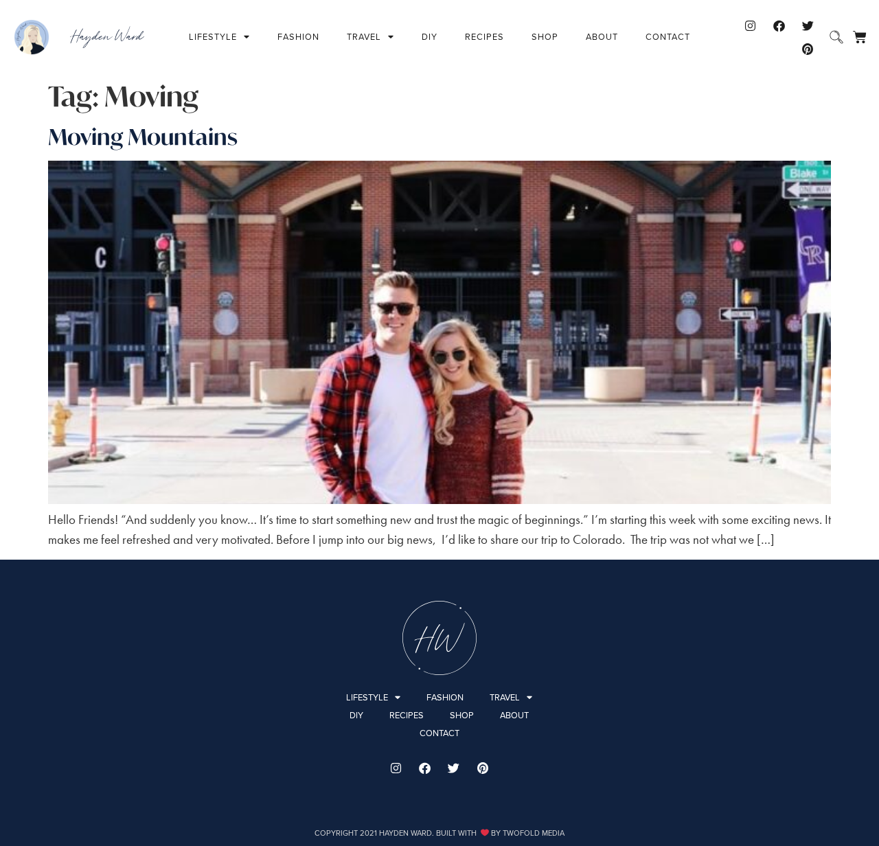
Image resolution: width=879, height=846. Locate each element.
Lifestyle (213, 36)
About (602, 36)
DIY (429, 36)
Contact (668, 36)
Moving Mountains (143, 136)
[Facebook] (778, 25)
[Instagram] (750, 25)
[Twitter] (807, 25)
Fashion (298, 36)
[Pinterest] (807, 48)
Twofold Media (533, 832)
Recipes (484, 36)
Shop (545, 36)
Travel (364, 36)
